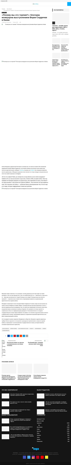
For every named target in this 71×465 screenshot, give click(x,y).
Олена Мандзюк (38, 328)
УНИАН (32, 170)
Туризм (38, 439)
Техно (38, 437)
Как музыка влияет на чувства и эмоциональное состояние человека (15, 344)
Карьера (39, 435)
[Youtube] (42, 457)
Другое (38, 421)
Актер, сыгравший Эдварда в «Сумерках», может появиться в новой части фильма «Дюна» (20, 420)
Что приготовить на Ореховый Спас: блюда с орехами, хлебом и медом (20, 410)
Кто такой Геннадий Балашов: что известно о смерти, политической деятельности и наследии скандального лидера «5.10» (21, 428)
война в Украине (13, 328)
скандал (44, 328)
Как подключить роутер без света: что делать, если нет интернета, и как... (56, 47)
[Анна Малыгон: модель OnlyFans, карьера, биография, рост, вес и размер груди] (65, 55)
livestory (22, 170)
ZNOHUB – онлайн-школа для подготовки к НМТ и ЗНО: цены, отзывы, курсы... (60, 28)
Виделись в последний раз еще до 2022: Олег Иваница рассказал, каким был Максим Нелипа (56, 410)
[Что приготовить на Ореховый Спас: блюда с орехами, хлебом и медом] (5, 411)
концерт (31, 328)
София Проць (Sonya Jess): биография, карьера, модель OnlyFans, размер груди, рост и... (56, 62)
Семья (38, 429)
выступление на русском (23, 328)
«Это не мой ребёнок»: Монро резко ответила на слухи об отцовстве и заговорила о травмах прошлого (22, 436)
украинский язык (5, 330)
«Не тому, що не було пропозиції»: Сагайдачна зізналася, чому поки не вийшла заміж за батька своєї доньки (56, 403)
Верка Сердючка (5, 328)
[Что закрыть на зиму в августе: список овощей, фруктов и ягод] (5, 403)
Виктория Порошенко (7, 22)
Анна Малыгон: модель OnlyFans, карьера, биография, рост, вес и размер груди (65, 62)
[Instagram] (33, 457)
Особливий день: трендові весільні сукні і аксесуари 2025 (35, 344)
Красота (39, 431)
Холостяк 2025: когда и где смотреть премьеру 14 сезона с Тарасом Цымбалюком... (65, 47)
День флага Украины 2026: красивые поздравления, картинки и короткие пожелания (22, 394)
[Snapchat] (46, 457)
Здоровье (39, 423)
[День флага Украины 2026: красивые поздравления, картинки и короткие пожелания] (5, 395)
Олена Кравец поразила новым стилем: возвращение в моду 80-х (40, 377)
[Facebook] (24, 457)
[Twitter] (28, 457)
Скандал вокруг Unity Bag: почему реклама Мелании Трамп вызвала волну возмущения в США (24, 377)
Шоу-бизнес (4, 12)
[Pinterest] (37, 457)
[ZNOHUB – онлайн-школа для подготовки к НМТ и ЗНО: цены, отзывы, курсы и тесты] (60, 18)
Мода (38, 433)
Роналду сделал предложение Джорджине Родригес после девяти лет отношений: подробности (9, 377)
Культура (39, 419)
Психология (39, 441)
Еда (39, 425)
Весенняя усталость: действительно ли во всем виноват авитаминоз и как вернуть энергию (55, 394)
